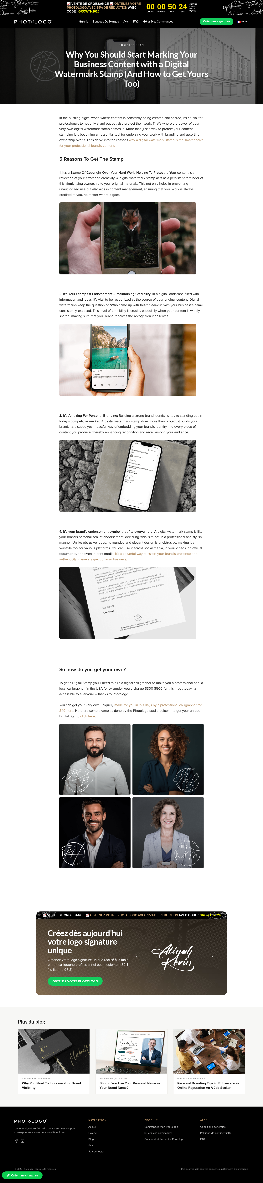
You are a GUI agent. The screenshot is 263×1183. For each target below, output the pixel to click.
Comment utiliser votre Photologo (164, 1139)
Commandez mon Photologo (161, 1127)
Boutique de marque (106, 21)
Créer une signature (216, 21)
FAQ (136, 21)
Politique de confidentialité (216, 1133)
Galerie (83, 21)
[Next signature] (212, 957)
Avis (125, 21)
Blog (91, 1139)
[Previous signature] (136, 957)
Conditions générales (213, 1127)
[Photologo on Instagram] (22, 1141)
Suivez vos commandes (158, 1133)
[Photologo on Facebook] (16, 1141)
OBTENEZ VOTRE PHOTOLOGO (75, 981)
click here (87, 716)
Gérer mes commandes (158, 21)
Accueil (92, 1127)
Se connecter (96, 1151)
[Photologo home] (33, 21)
